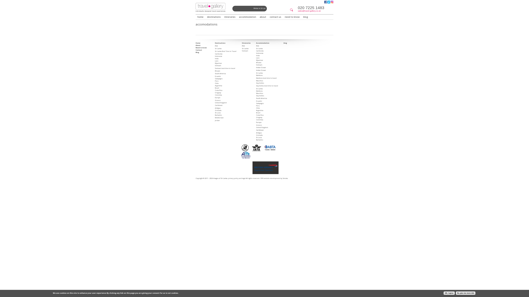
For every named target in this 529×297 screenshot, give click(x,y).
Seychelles (260, 83)
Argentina (218, 86)
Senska (285, 178)
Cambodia (218, 54)
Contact (199, 50)
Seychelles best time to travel (267, 86)
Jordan (217, 120)
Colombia (218, 95)
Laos (216, 61)
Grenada (218, 110)
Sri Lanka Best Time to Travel (225, 51)
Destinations (214, 16)
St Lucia (218, 113)
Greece (218, 100)
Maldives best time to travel (266, 78)
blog (305, 16)
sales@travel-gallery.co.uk (309, 11)
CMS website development (270, 178)
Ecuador (218, 76)
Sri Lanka (218, 48)
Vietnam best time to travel (225, 68)
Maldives (259, 75)
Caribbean (218, 105)
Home (200, 16)
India (216, 58)
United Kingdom (221, 103)
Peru (216, 81)
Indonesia (218, 56)
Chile (217, 83)
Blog (197, 52)
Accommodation (247, 16)
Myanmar (218, 63)
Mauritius (259, 81)
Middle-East (219, 118)
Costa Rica (218, 90)
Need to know (292, 16)
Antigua (217, 108)
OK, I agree (449, 293)
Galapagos (218, 79)
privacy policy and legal (236, 178)
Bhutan (217, 71)
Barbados (218, 115)
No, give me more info (465, 293)
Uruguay (218, 93)
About (263, 16)
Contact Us (275, 16)
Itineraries (229, 16)
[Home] (211, 7)
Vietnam (218, 65)
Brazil (217, 88)
